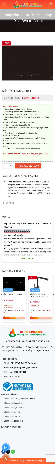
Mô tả (6, 216)
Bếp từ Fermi (32, 21)
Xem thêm (26, 258)
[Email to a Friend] (10, 203)
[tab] (27, 217)
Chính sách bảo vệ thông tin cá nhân (19, 398)
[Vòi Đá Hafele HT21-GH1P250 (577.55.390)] (41, 284)
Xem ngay (8, 306)
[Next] (53, 300)
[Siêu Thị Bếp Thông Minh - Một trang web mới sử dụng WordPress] (27, 4)
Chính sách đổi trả (12, 412)
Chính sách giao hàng (13, 421)
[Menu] (4, 4)
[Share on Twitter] (7, 203)
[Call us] (13, 452)
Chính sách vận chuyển (14, 407)
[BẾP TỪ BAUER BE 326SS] (14, 284)
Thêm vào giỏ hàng (28, 166)
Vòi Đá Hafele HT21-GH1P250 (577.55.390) (39, 295)
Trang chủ (11, 15)
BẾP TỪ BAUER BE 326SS (12, 294)
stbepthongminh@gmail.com (23, 367)
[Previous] (2, 300)
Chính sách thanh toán (13, 403)
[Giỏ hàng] (51, 4)
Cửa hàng (32, 15)
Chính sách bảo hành (13, 416)
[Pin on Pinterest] (13, 203)
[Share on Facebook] (3, 203)
